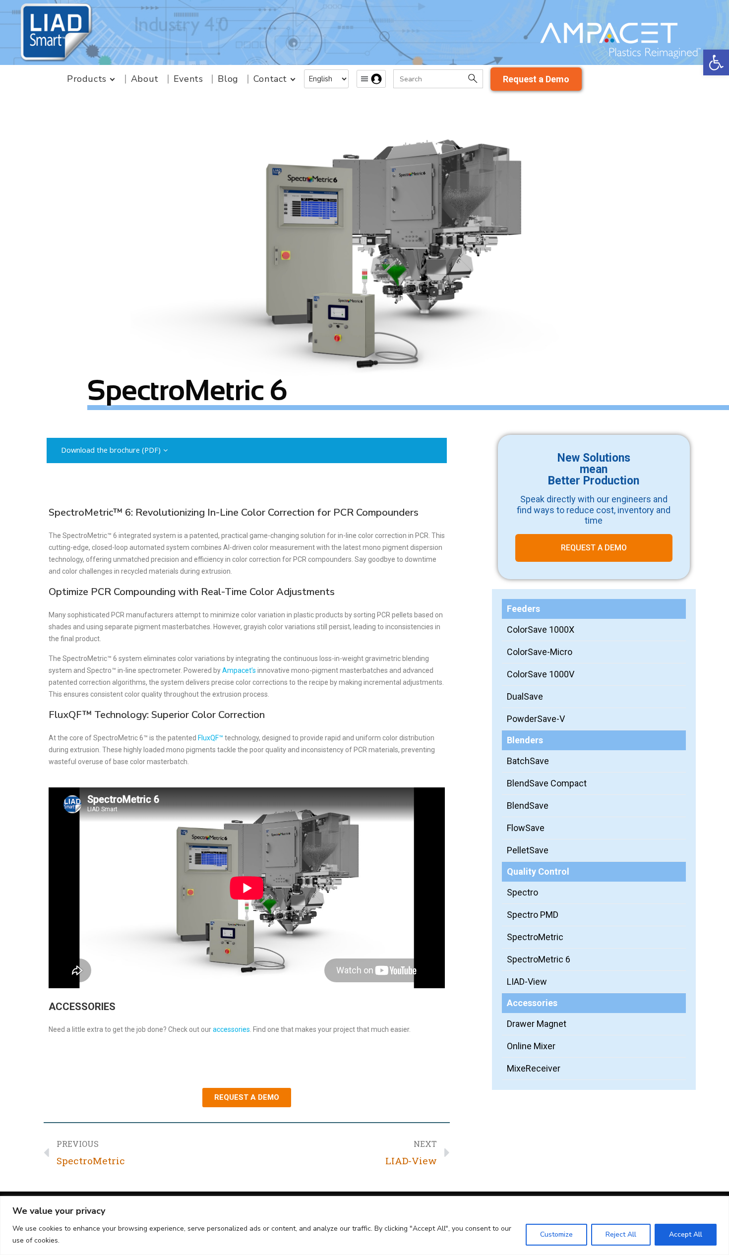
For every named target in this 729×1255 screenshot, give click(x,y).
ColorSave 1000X (540, 629)
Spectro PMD (532, 914)
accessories (231, 1029)
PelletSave (527, 850)
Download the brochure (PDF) (111, 450)
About (145, 79)
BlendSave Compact (547, 783)
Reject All (621, 1234)
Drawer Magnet (536, 1023)
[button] (716, 62)
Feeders (523, 608)
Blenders (525, 740)
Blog (228, 79)
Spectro (522, 892)
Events (188, 79)
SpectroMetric (535, 937)
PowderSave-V (536, 719)
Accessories (532, 1003)
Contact (270, 79)
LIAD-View (527, 981)
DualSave (525, 696)
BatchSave (528, 761)
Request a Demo (536, 79)
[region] (364, 1225)
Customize (556, 1234)
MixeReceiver (533, 1068)
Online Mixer (531, 1046)
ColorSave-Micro (539, 652)
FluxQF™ (210, 738)
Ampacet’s (239, 670)
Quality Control (538, 871)
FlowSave (526, 828)
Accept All (685, 1234)
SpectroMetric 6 (538, 959)
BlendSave (527, 805)
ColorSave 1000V (540, 674)
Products (87, 79)
